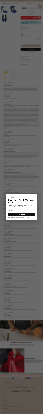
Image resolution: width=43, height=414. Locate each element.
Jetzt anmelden (21, 214)
